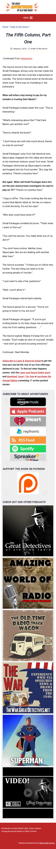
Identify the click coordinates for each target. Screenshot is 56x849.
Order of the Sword (39, 48)
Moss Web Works (47, 843)
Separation (26, 58)
